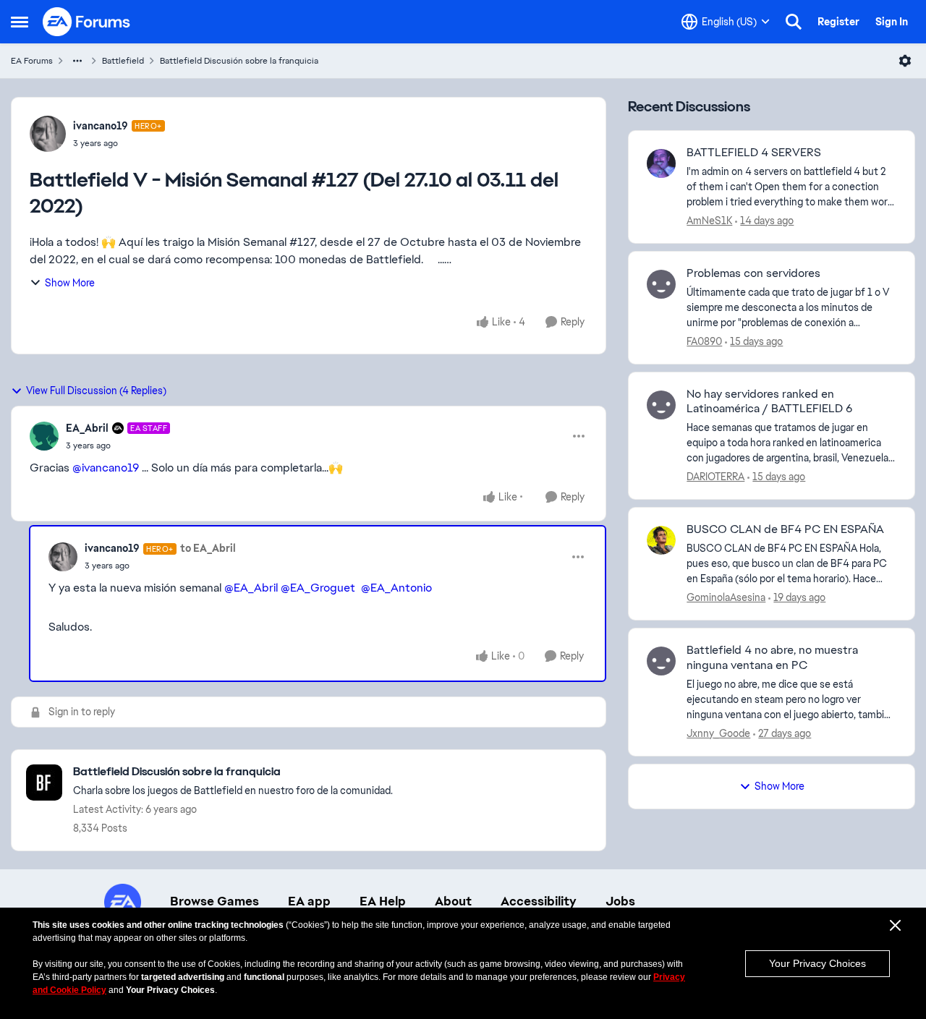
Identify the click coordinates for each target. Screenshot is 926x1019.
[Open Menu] (905, 61)
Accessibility (539, 901)
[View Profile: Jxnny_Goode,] (661, 661)
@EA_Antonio (396, 587)
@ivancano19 (105, 467)
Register (838, 21)
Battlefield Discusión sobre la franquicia (239, 61)
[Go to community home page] (87, 21)
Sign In (891, 21)
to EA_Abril (208, 548)
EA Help (383, 901)
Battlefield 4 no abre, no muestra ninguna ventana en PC (772, 658)
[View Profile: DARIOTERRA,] (661, 405)
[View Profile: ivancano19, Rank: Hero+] (48, 134)
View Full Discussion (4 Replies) (96, 390)
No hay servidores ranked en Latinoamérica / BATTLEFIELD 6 (769, 402)
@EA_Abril (251, 587)
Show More (70, 282)
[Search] (793, 21)
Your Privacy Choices (817, 963)
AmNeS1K (709, 220)
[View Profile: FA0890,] (661, 284)
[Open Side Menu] (19, 22)
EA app (309, 901)
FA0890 (704, 341)
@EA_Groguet (318, 587)
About (453, 901)
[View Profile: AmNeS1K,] (661, 163)
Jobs (620, 901)
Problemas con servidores (753, 273)
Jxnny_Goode (718, 733)
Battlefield (123, 61)
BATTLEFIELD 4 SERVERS (754, 152)
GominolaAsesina (726, 597)
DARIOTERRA (715, 476)
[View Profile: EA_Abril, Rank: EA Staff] (44, 436)
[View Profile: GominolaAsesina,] (661, 540)
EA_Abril (87, 428)
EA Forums (32, 61)
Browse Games (214, 901)
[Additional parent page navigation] (77, 61)
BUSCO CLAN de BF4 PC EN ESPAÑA (785, 529)
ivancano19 (100, 125)
